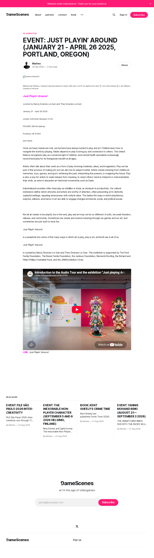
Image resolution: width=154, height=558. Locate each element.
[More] (82, 14)
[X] (77, 526)
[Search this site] (114, 14)
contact (62, 14)
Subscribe (139, 14)
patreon (49, 14)
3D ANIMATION (30, 33)
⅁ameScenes (17, 14)
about (38, 14)
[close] (150, 3)
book (73, 14)
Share (124, 65)
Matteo (36, 63)
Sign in (123, 14)
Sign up (77, 539)
